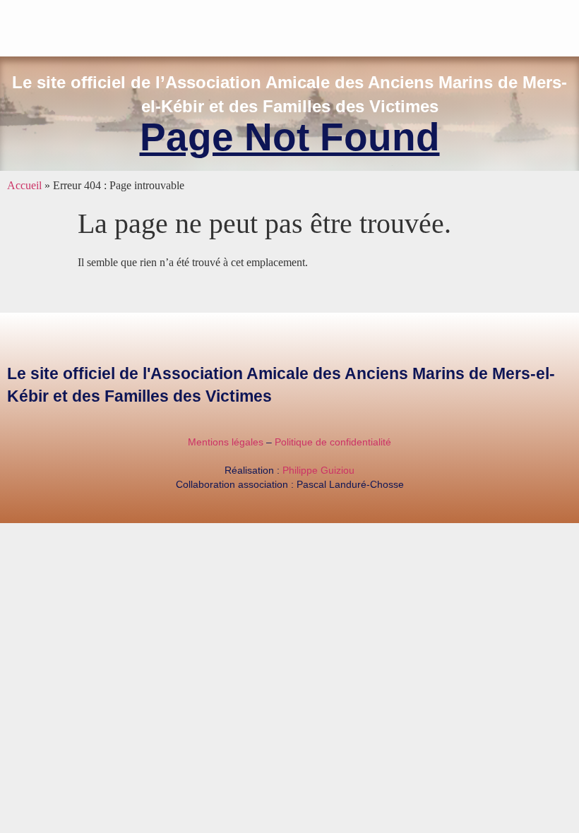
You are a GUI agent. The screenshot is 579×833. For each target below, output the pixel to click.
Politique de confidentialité (333, 442)
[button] (569, 25)
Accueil (24, 185)
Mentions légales (225, 442)
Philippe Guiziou (318, 470)
